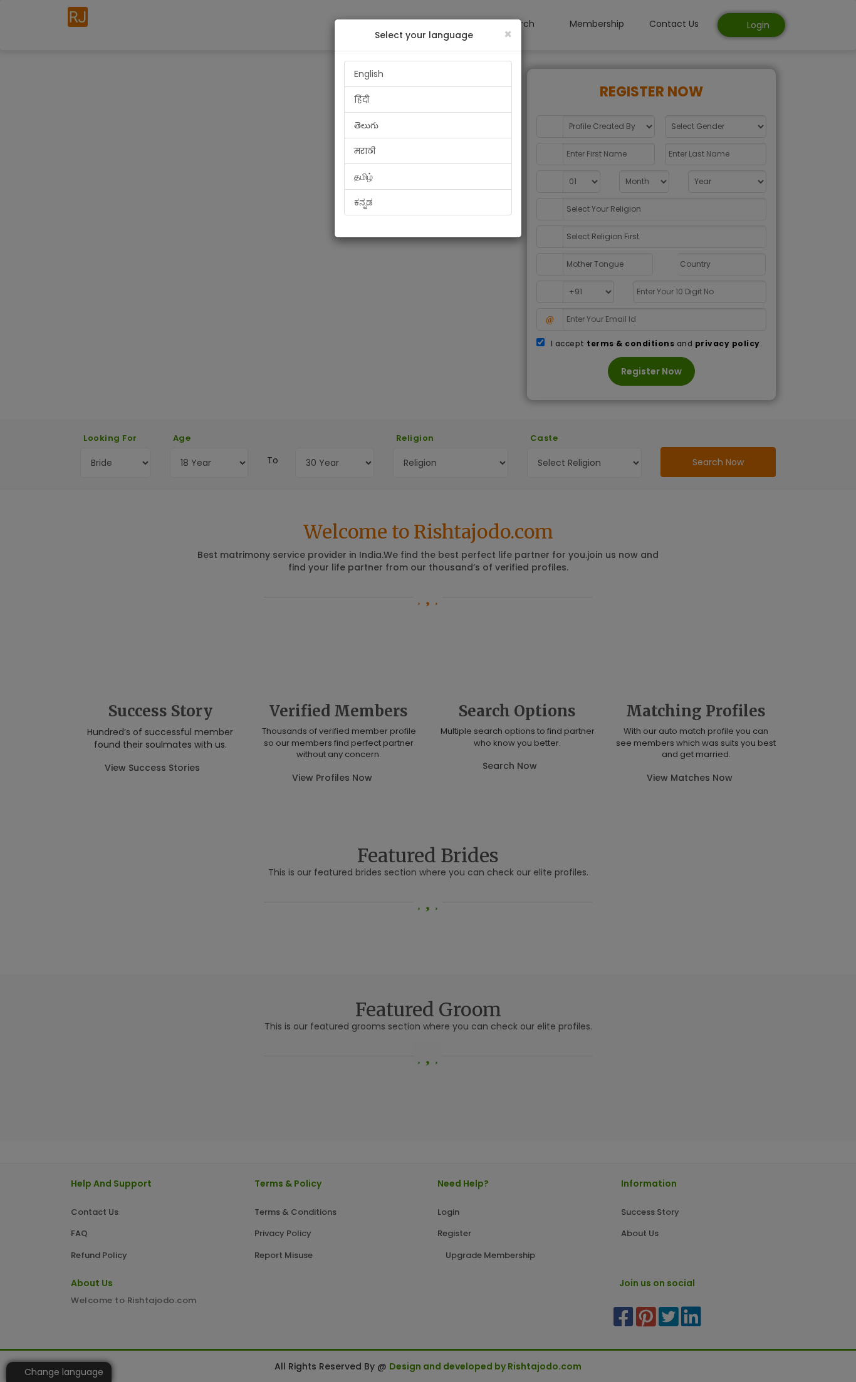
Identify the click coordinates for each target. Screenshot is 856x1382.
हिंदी (361, 99)
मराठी (364, 151)
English (369, 74)
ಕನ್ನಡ (363, 202)
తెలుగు (366, 125)
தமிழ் (363, 176)
